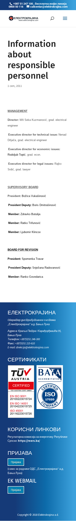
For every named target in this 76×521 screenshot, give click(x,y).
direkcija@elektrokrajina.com (32, 347)
